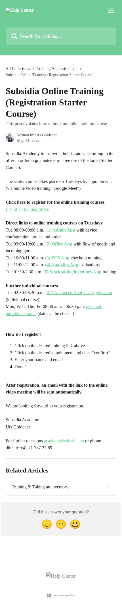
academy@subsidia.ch (64, 440)
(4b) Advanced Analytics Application (79, 292)
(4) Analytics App (61, 264)
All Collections (18, 68)
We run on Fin (64, 595)
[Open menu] (111, 10)
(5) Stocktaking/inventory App (72, 271)
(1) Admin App (61, 230)
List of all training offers (27, 209)
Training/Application (53, 68)
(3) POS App (57, 257)
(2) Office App (58, 244)
